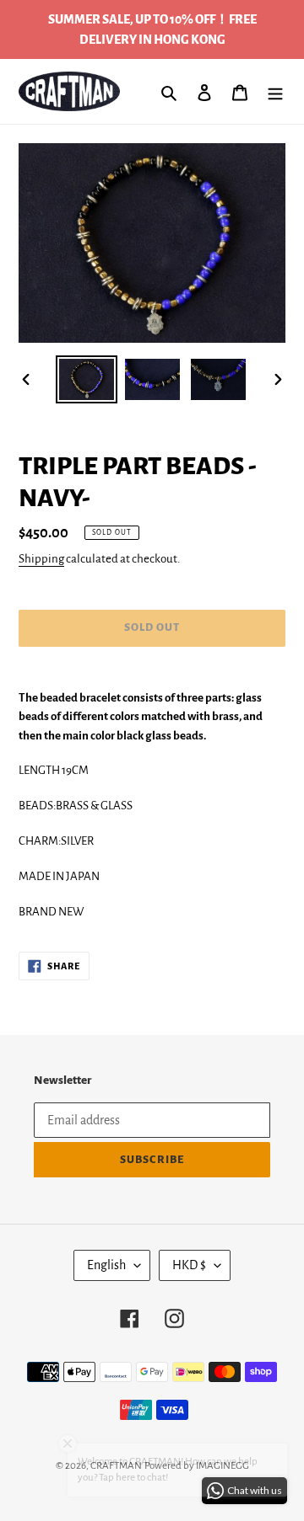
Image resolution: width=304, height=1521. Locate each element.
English (106, 1265)
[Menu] (275, 91)
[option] (86, 379)
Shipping (41, 558)
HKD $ (189, 1265)
